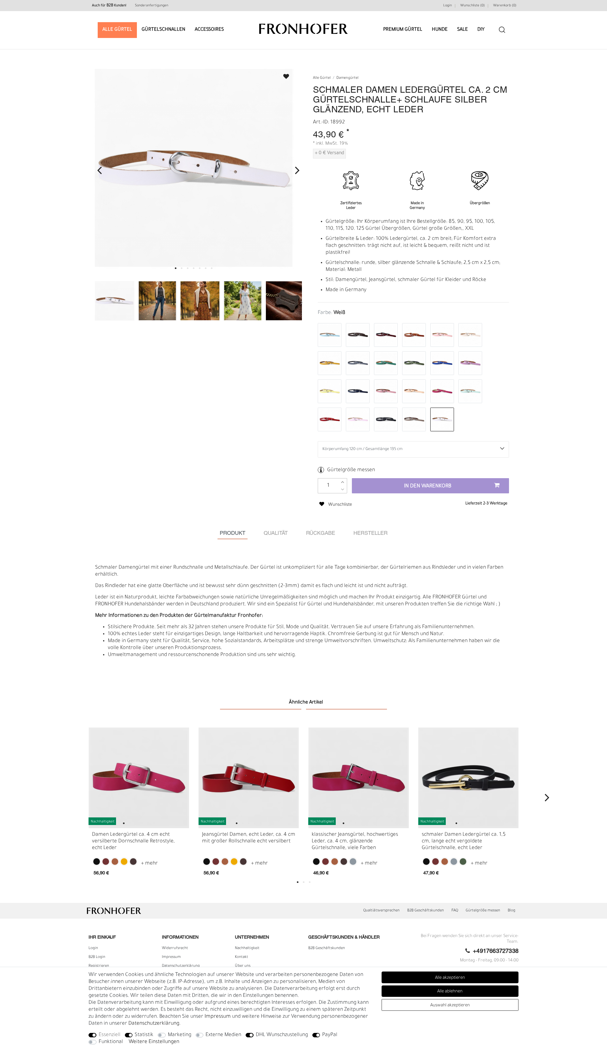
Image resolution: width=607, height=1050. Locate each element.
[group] (139, 778)
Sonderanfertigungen (151, 6)
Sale (462, 30)
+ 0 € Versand (329, 153)
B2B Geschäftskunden (425, 911)
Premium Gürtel (402, 30)
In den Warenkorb (427, 486)
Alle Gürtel (117, 30)
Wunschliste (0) (472, 6)
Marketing (179, 1035)
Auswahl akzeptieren (450, 1005)
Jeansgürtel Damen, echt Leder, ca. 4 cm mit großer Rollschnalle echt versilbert (248, 838)
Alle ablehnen (450, 991)
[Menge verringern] (342, 489)
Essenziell (109, 1035)
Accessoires (209, 30)
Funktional (111, 1042)
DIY (481, 30)
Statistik (144, 1035)
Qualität (276, 533)
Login (447, 6)
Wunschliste (283, 74)
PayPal (329, 1035)
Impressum (171, 957)
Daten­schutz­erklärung (181, 966)
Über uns (242, 966)
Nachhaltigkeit (247, 948)
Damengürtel (347, 78)
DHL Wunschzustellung (282, 1035)
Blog (511, 911)
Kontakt (241, 957)
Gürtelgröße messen (351, 470)
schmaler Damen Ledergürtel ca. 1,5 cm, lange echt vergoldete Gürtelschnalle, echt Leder (464, 841)
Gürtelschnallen (163, 30)
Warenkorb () (504, 6)
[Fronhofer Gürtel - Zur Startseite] (303, 25)
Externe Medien (223, 1035)
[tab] (233, 533)
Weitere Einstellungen (154, 1042)
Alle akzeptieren (450, 978)
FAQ (454, 911)
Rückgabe (320, 533)
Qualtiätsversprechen (381, 911)
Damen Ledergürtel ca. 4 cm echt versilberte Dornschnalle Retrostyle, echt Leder (133, 841)
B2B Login (97, 957)
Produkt (232, 533)
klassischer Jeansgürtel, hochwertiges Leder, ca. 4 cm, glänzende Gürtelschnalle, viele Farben (355, 841)
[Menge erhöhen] (342, 482)
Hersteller (370, 533)
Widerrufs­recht (175, 948)
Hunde (440, 30)
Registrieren (99, 966)
